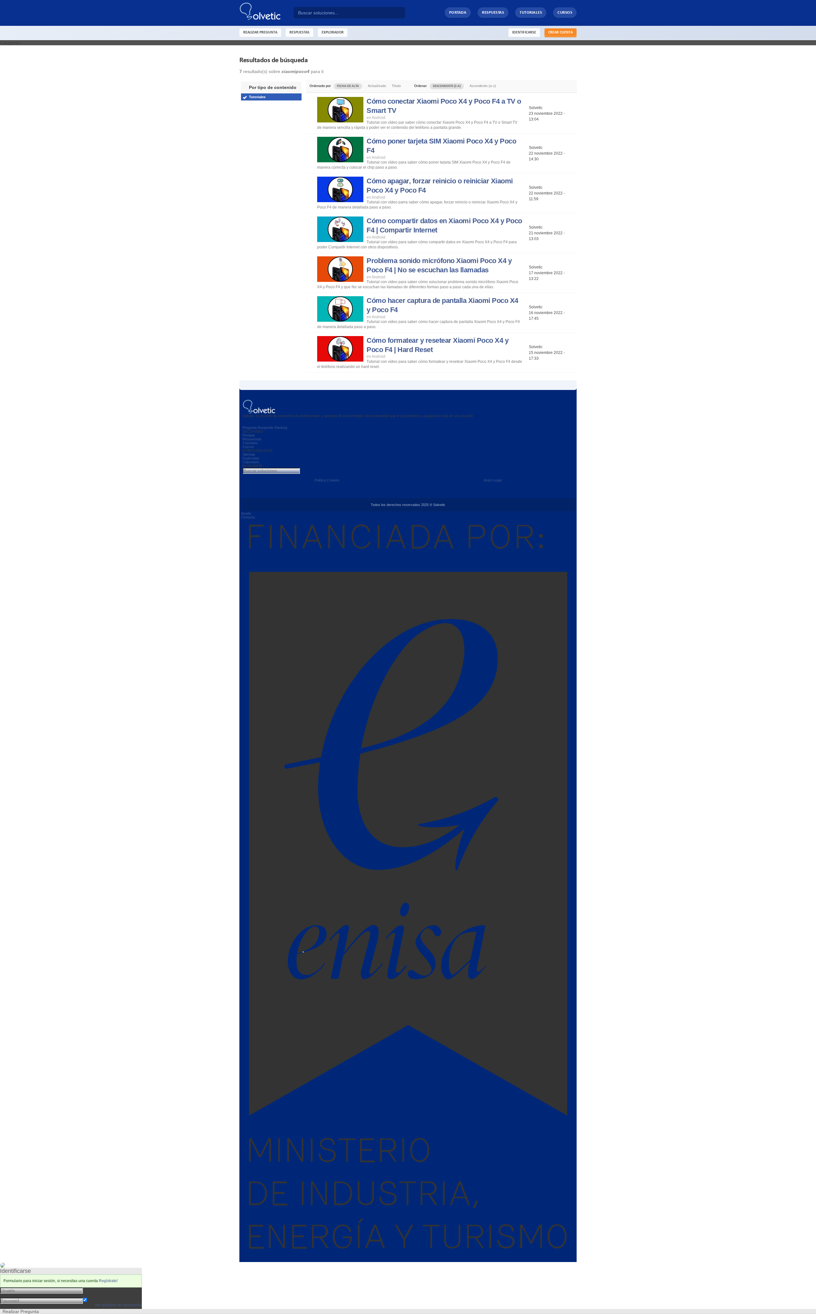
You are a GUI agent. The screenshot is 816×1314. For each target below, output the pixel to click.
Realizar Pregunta (260, 32)
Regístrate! (108, 1281)
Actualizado (377, 86)
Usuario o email (98, 1290)
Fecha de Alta (348, 86)
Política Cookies (327, 480)
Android (378, 117)
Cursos (564, 13)
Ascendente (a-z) (483, 86)
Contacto (248, 517)
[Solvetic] (266, 13)
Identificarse (524, 32)
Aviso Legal (492, 480)
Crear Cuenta (560, 32)
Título (396, 86)
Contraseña (94, 1295)
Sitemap (249, 454)
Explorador (251, 458)
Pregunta (250, 427)
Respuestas (493, 13)
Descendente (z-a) (447, 86)
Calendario (251, 462)
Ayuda (246, 513)
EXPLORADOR (333, 32)
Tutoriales (531, 13)
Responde (265, 427)
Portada (458, 13)
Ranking (280, 427)
